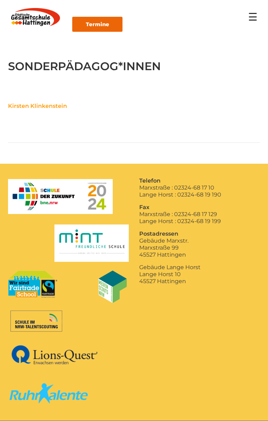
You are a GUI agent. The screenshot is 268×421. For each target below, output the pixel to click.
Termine (97, 24)
